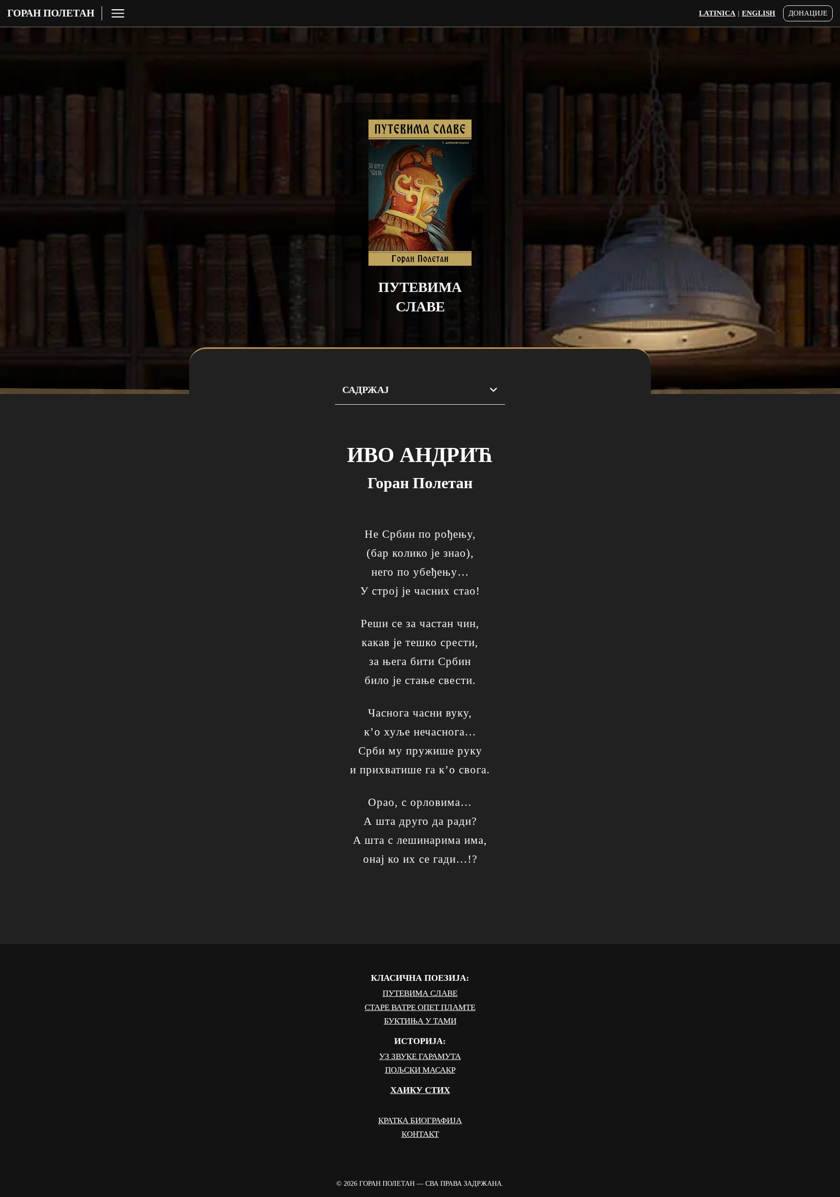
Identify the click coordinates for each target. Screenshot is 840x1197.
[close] (117, 13)
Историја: (420, 1041)
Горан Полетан (50, 13)
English (758, 13)
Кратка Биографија (420, 1120)
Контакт (420, 1134)
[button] (420, 390)
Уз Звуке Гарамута (420, 1056)
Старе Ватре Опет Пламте (420, 1007)
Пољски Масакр (420, 1070)
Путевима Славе (420, 993)
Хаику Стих (420, 1090)
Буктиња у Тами (420, 1021)
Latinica (717, 13)
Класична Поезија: (420, 978)
